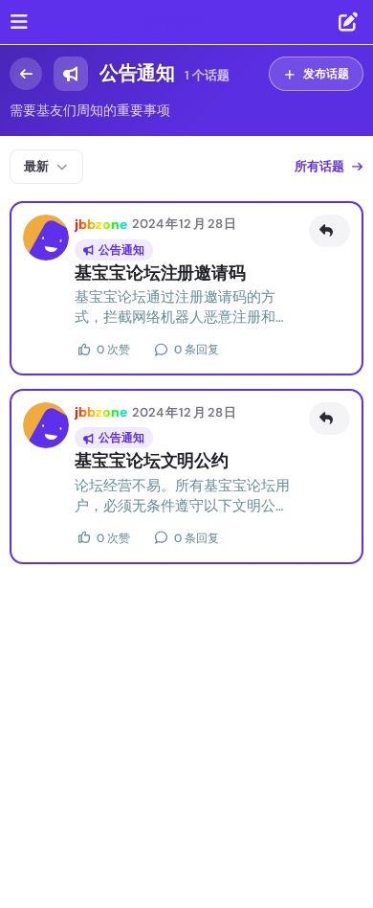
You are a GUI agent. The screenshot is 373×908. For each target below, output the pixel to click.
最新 (36, 166)
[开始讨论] (347, 22)
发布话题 (326, 73)
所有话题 (319, 166)
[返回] (26, 73)
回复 (330, 231)
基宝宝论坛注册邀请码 (160, 273)
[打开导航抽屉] (19, 22)
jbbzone (101, 224)
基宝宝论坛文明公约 (152, 461)
